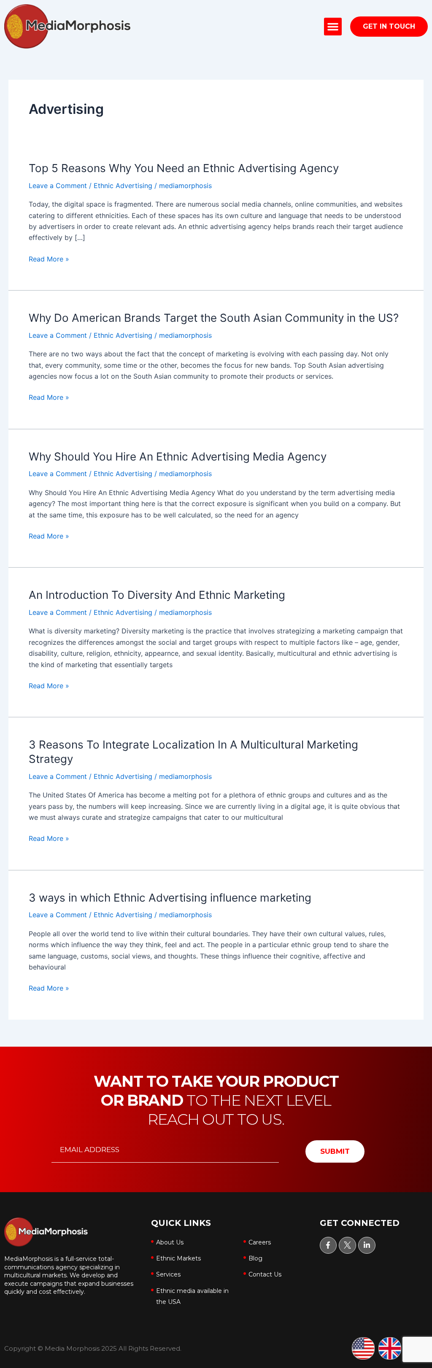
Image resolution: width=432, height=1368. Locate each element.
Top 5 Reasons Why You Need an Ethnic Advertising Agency (184, 168)
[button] (333, 26)
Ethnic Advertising (123, 185)
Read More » (49, 258)
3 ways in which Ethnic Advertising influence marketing (170, 897)
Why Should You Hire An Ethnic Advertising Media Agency (178, 456)
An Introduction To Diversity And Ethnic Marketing (157, 594)
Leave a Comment (58, 185)
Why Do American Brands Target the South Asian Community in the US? (214, 317)
